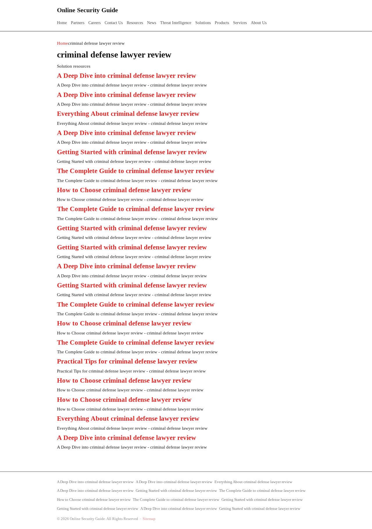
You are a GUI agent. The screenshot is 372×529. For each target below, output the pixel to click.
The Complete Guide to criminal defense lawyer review (135, 170)
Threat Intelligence (175, 23)
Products (222, 23)
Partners (77, 23)
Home (62, 23)
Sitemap (149, 519)
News (151, 23)
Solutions (203, 23)
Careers (94, 23)
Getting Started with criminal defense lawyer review (132, 152)
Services (240, 23)
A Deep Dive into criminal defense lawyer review (126, 75)
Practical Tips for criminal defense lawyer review (127, 361)
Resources (135, 23)
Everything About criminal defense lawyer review (128, 113)
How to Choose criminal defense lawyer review (124, 190)
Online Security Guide (87, 10)
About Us (259, 23)
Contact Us (114, 23)
